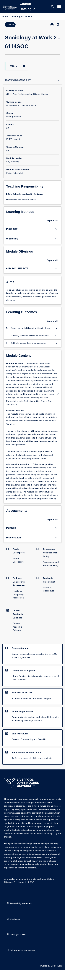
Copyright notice (18, 934)
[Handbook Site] (21, 783)
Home (5, 16)
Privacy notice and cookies (22, 950)
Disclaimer (15, 919)
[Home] (9, 8)
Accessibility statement (21, 903)
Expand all (52, 220)
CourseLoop (57, 966)
